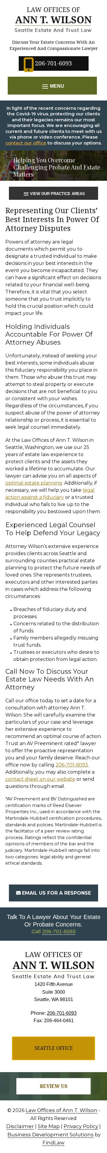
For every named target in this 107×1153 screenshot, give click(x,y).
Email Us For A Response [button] (56, 893)
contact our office (25, 143)
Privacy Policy (81, 1126)
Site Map (49, 1126)
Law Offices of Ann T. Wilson (61, 1110)
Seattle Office (53, 1048)
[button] (52, 86)
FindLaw (53, 1143)
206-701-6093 (53, 63)
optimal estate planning (33, 483)
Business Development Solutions (50, 1135)
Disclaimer (20, 1126)
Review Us (53, 1086)
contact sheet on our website (40, 779)
